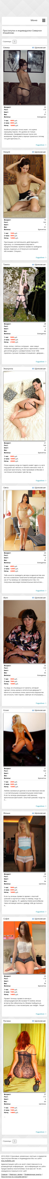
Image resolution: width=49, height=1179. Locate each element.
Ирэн (5, 597)
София (6, 918)
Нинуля (6, 152)
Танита (6, 264)
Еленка (6, 47)
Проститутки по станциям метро (14, 1177)
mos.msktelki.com (8, 1161)
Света (5, 487)
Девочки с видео (15, 1174)
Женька (6, 813)
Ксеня (6, 710)
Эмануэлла (8, 368)
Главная (4, 1174)
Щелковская (40, 47)
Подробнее (40, 145)
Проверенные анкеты (32, 1174)
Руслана (7, 1021)
